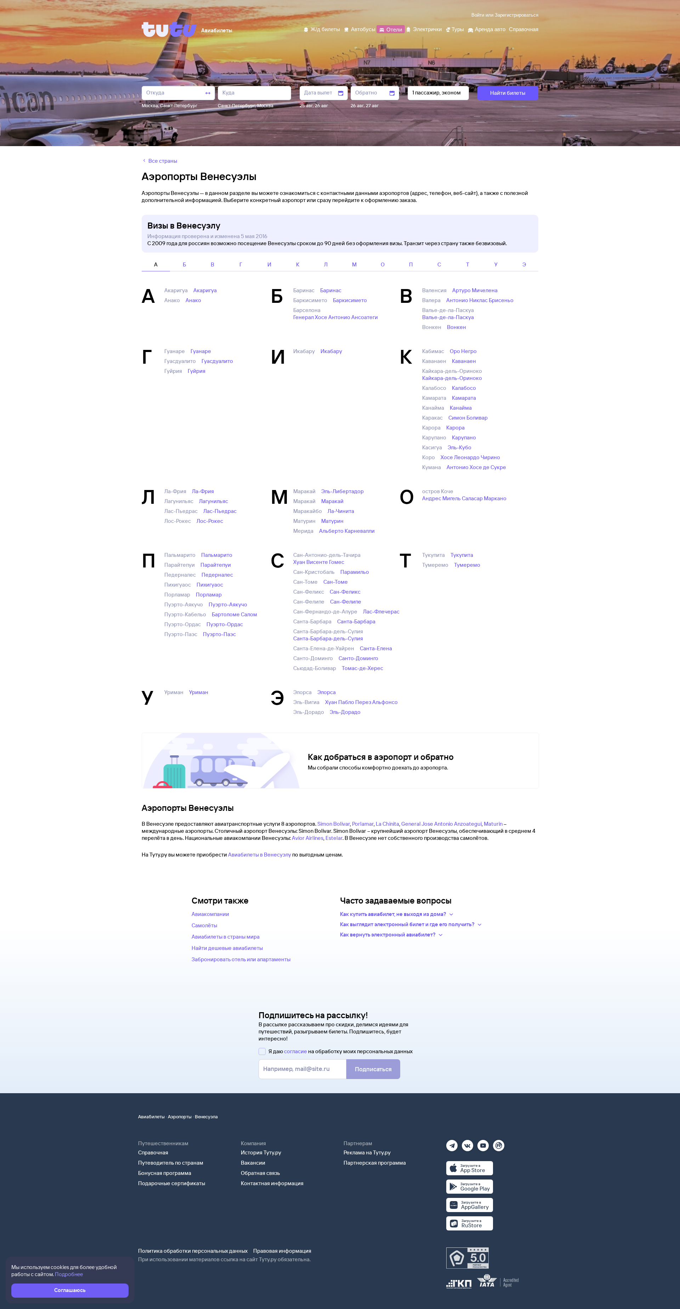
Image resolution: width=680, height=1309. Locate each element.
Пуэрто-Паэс (219, 634)
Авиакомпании (210, 914)
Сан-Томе (335, 581)
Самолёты (204, 925)
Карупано (464, 437)
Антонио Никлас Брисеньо (480, 300)
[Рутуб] (498, 1143)
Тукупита (461, 555)
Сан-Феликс (345, 591)
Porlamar (363, 823)
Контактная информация (272, 1183)
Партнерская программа (375, 1162)
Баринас (330, 290)
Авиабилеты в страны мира (226, 936)
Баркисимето (350, 300)
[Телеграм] (452, 1143)
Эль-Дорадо (345, 712)
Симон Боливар (468, 417)
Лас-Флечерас (381, 611)
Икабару (331, 351)
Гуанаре (201, 351)
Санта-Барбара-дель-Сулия (328, 638)
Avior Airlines (307, 838)
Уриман (198, 692)
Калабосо (464, 388)
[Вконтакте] (467, 1143)
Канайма (461, 407)
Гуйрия (196, 371)
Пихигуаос (210, 584)
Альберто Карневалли (347, 530)
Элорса (326, 692)
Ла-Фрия (203, 491)
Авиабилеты (151, 1116)
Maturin (493, 823)
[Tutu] (169, 29)
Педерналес (217, 574)
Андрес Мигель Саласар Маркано (464, 498)
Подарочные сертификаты (171, 1183)
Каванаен (464, 361)
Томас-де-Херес (362, 668)
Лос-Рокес (210, 521)
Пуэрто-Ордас (224, 624)
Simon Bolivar (333, 823)
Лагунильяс (213, 501)
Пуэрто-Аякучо (228, 604)
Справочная (153, 1152)
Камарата (464, 397)
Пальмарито (216, 555)
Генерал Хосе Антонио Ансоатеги (335, 317)
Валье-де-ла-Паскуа (448, 317)
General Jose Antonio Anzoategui (441, 823)
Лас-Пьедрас (220, 511)
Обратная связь (260, 1173)
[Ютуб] (483, 1143)
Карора (455, 427)
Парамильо (354, 572)
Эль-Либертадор (342, 491)
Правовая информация (282, 1250)
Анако (193, 300)
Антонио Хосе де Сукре (476, 467)
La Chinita (387, 823)
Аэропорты (180, 1116)
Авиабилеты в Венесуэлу (259, 854)
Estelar (333, 838)
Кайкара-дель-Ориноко (452, 378)
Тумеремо (467, 564)
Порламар (209, 594)
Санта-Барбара (356, 621)
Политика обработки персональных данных (193, 1250)
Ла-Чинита (341, 511)
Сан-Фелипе (345, 601)
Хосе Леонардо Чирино (470, 457)
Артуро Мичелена (475, 290)
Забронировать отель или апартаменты (241, 959)
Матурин (332, 521)
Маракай (332, 501)
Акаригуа (205, 290)
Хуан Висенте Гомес (318, 562)
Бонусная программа (164, 1173)
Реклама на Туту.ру (367, 1152)
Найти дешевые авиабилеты (227, 948)
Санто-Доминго (358, 658)
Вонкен (456, 327)
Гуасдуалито (217, 361)
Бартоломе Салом (234, 614)
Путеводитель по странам (170, 1162)
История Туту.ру (261, 1152)
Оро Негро (463, 351)
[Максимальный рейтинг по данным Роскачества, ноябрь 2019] (467, 1258)
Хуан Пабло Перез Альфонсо (361, 702)
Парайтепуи (215, 564)
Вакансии (253, 1162)
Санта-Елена (376, 648)
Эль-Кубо (459, 447)
